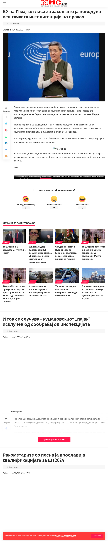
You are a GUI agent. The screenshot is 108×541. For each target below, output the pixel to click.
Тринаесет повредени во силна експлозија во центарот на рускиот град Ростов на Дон (93, 292)
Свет (6, 242)
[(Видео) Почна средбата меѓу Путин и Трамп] (14, 236)
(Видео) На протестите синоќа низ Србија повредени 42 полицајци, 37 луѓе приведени (93, 252)
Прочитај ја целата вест (54, 439)
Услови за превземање (45, 178)
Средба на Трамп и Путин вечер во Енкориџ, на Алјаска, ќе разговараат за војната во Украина (66, 252)
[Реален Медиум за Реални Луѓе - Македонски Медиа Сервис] (54, 3)
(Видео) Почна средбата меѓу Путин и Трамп (14, 249)
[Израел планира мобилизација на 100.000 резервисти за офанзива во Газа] (41, 275)
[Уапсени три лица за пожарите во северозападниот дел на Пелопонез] (67, 275)
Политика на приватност (65, 536)
